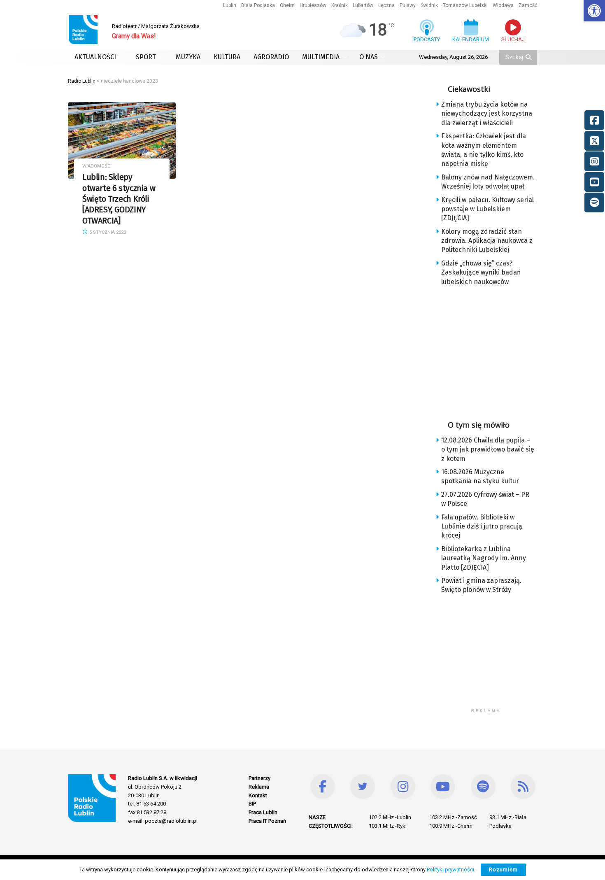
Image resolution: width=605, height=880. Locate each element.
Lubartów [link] (363, 5)
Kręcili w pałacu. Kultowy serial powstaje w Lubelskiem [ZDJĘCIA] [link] (487, 209)
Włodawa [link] (503, 5)
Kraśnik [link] (339, 5)
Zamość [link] (528, 5)
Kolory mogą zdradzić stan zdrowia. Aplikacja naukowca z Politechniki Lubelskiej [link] (487, 241)
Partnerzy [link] (259, 778)
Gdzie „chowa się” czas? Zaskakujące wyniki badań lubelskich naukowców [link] (481, 272)
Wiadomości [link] (97, 166)
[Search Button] (529, 57)
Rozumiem (503, 869)
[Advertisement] (492, 350)
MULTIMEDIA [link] (321, 57)
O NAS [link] (368, 57)
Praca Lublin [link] (263, 812)
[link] (594, 10)
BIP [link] (252, 804)
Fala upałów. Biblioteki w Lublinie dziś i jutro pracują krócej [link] (481, 526)
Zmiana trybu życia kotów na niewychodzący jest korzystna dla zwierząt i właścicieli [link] (486, 113)
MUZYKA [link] (188, 57)
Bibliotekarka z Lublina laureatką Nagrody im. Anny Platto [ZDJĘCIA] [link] (483, 558)
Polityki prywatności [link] (450, 869)
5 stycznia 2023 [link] (107, 232)
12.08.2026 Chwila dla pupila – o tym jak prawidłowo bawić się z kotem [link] (487, 449)
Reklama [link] (259, 787)
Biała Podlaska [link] (258, 5)
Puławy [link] (408, 5)
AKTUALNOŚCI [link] (95, 57)
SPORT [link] (146, 57)
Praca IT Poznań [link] (267, 821)
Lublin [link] (229, 5)
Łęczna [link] (386, 5)
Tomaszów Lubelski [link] (465, 5)
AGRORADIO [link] (271, 57)
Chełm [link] (287, 5)
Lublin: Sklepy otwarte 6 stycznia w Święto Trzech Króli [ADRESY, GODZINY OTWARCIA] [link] (118, 198)
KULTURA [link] (227, 57)
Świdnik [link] (429, 5)
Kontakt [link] (258, 795)
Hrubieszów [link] (313, 5)
